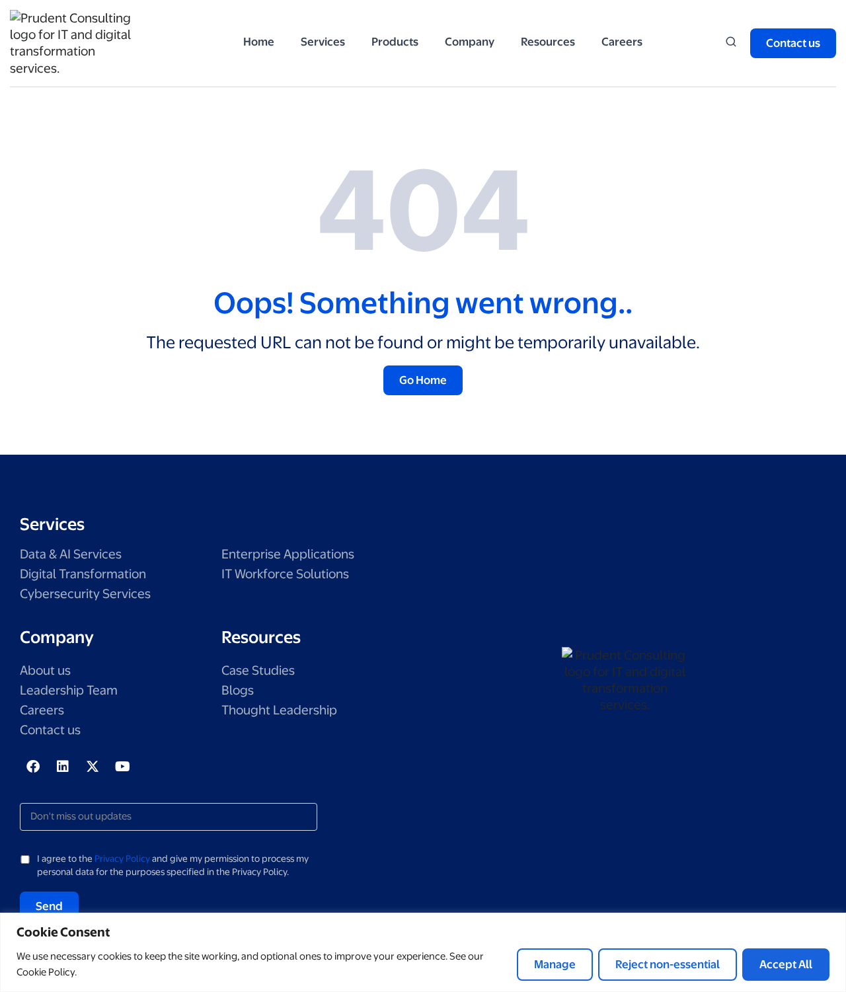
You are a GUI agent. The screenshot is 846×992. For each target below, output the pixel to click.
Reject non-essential (667, 964)
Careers (42, 710)
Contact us (50, 730)
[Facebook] (33, 766)
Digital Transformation (83, 574)
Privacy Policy (122, 858)
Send (49, 906)
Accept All (785, 964)
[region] (423, 952)
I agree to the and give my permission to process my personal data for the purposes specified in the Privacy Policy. (173, 865)
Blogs (237, 690)
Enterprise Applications (287, 554)
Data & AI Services (71, 554)
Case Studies (258, 670)
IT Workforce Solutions (285, 574)
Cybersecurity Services (85, 593)
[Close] (832, 924)
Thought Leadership (279, 710)
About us (45, 670)
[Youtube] (122, 766)
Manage (555, 964)
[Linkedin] (63, 766)
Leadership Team (69, 690)
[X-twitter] (92, 766)
